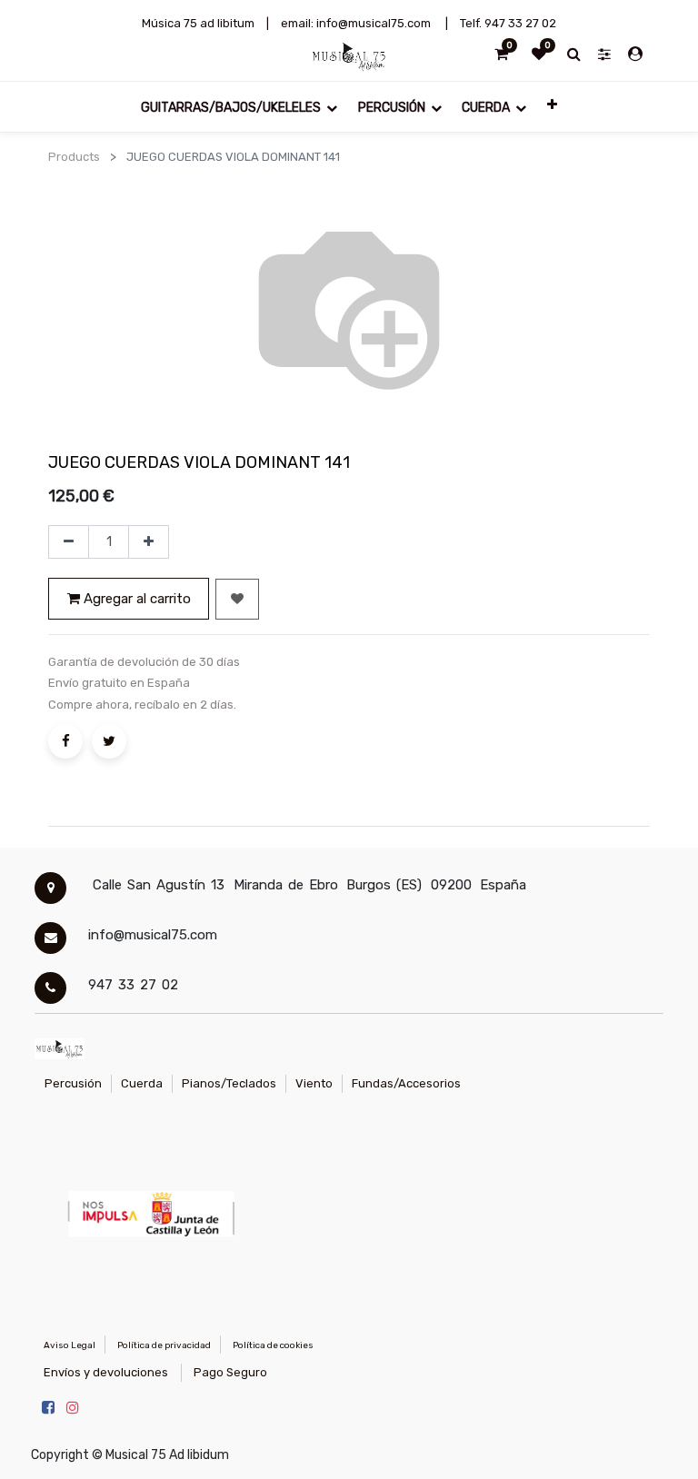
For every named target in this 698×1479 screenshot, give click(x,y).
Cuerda (142, 1083)
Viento (314, 1083)
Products (74, 157)
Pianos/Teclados (229, 1083)
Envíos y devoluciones (106, 1372)
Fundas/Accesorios (406, 1083)
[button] (551, 103)
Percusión (73, 1083)
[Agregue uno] (148, 542)
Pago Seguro (230, 1372)
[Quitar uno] (68, 542)
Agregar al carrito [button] (135, 599)
